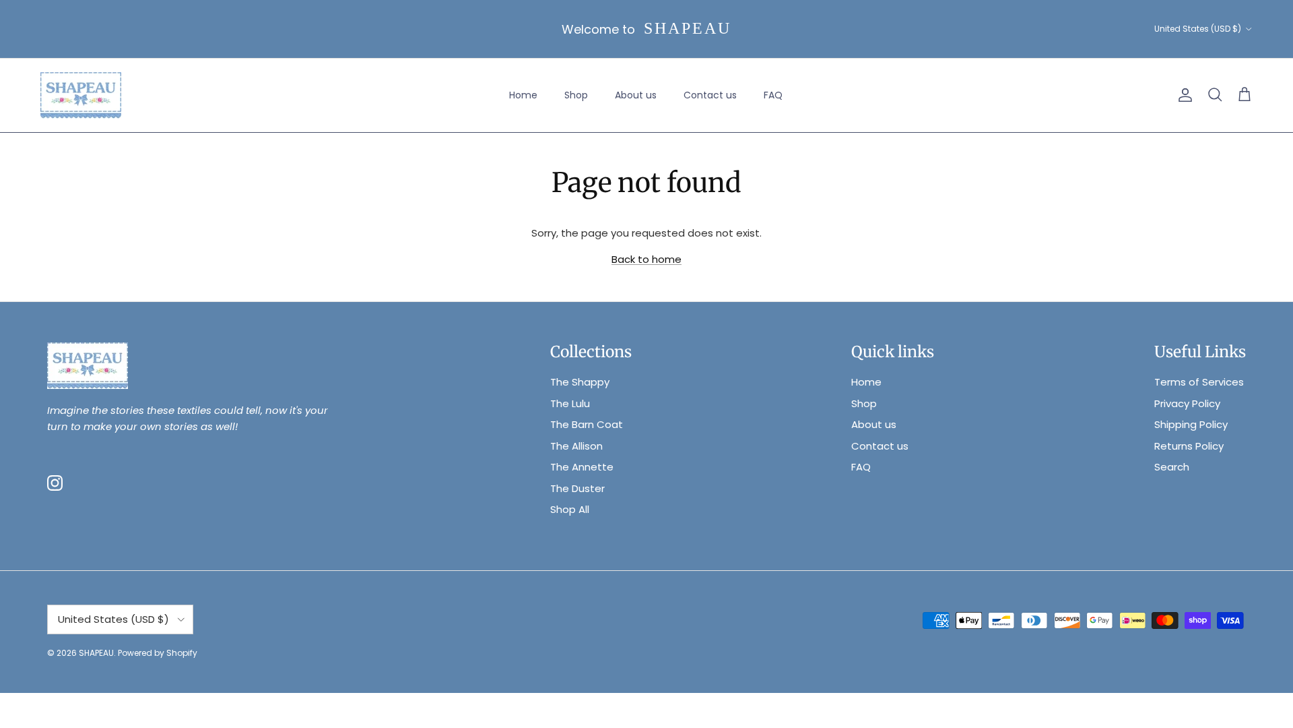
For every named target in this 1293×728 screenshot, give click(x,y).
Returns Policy (1189, 446)
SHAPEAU (96, 653)
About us (636, 95)
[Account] (1182, 95)
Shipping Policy (1191, 424)
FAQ (773, 95)
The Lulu (570, 403)
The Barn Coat (586, 424)
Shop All (569, 509)
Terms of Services (1199, 382)
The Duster (577, 488)
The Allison (576, 446)
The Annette (582, 467)
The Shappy (579, 382)
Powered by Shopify (157, 653)
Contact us (710, 95)
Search (1171, 467)
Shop (576, 95)
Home (523, 95)
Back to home (646, 259)
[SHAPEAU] (80, 95)
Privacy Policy (1187, 403)
